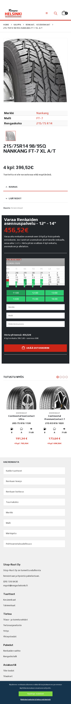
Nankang (42, 113)
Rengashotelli (10, 656)
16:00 (54, 299)
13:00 (54, 293)
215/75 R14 (44, 123)
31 (7, 284)
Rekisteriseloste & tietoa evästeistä (35, 699)
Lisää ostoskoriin (37, 348)
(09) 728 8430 (10, 581)
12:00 (35, 293)
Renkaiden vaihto (11, 651)
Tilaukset (8, 676)
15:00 (35, 299)
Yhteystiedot (10, 636)
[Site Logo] (13, 13)
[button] (47, 13)
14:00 (16, 299)
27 (33, 282)
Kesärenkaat (17, 208)
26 (25, 282)
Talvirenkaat (9, 605)
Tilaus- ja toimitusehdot (15, 619)
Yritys (6, 631)
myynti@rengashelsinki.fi (15, 585)
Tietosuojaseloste (12, 625)
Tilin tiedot (8, 670)
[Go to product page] (21, 397)
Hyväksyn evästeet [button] (35, 694)
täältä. (18, 243)
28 (41, 282)
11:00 (16, 293)
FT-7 (39, 118)
